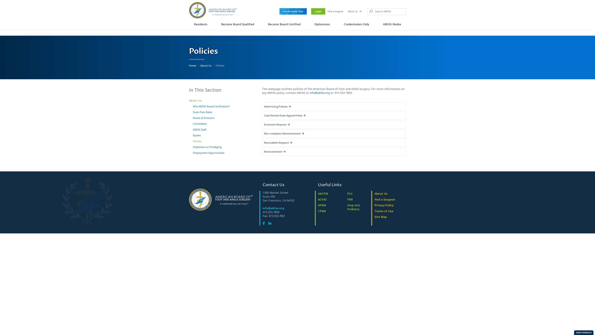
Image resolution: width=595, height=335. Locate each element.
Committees (200, 123)
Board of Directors (204, 118)
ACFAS (322, 199)
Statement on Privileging (207, 147)
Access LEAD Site (293, 11)
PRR (350, 199)
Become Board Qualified (237, 24)
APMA (322, 205)
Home (193, 65)
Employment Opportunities (209, 153)
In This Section (205, 90)
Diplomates (322, 24)
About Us (353, 11)
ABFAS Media (392, 24)
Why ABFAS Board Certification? (211, 106)
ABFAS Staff (199, 129)
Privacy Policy (384, 205)
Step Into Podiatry (353, 207)
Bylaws (197, 135)
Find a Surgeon (335, 11)
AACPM (323, 193)
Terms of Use (384, 211)
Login (318, 11)
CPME (322, 211)
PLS (349, 193)
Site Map (381, 217)
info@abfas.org (320, 93)
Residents (200, 24)
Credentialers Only (356, 24)
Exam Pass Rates (202, 112)
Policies (197, 141)
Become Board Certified (284, 24)
